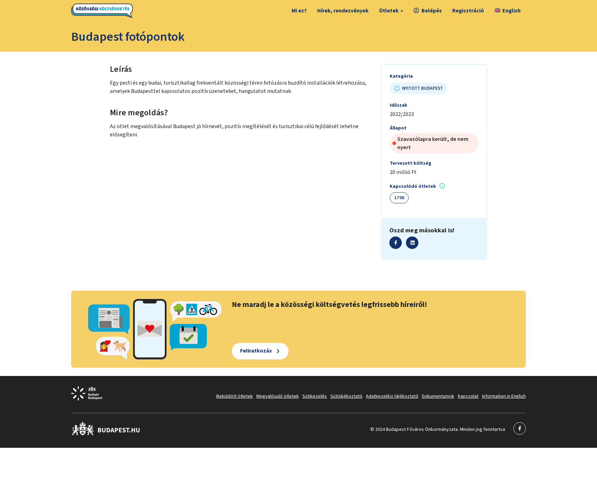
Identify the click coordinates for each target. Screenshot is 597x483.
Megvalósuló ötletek (277, 396)
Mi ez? (299, 11)
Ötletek (389, 11)
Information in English (504, 396)
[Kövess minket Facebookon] (106, 434)
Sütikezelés (314, 396)
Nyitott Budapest (422, 88)
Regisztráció (468, 11)
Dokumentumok (438, 396)
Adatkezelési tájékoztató (392, 396)
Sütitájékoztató (346, 396)
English (511, 11)
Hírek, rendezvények (343, 11)
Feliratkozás (256, 351)
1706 (399, 197)
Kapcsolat (468, 396)
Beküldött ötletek (234, 396)
